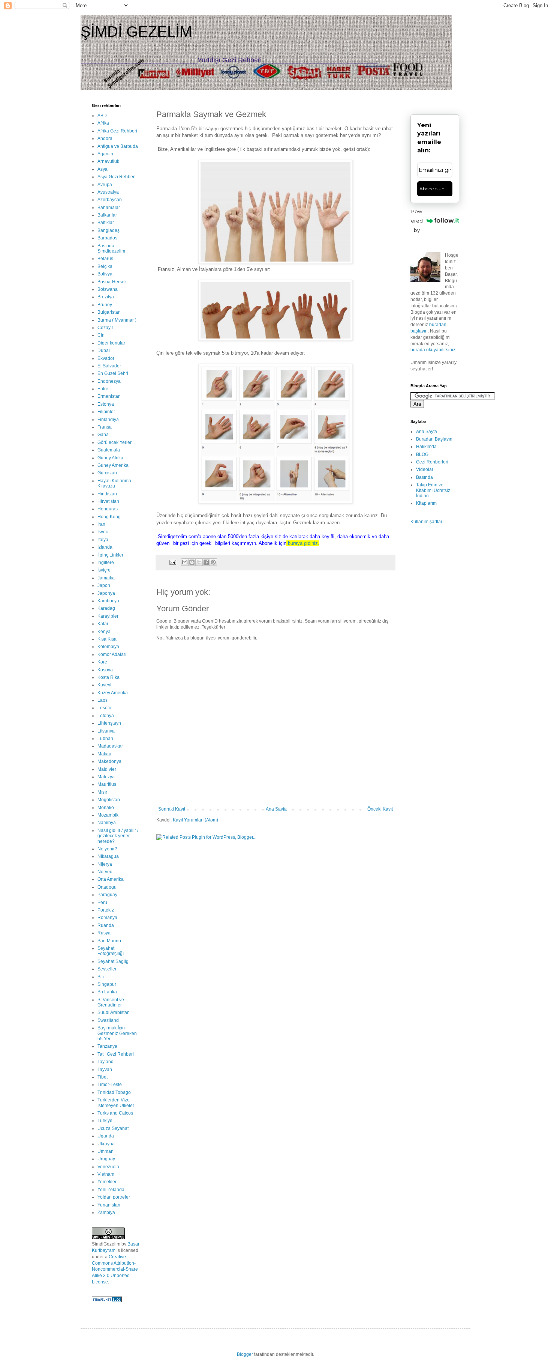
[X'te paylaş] (199, 562)
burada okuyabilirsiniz (432, 349)
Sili (100, 976)
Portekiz (105, 910)
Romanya (107, 917)
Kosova (105, 669)
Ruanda (105, 925)
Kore (102, 662)
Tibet (102, 1077)
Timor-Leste (109, 1084)
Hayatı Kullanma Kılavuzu (114, 483)
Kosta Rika (108, 677)
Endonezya (109, 381)
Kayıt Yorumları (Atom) (195, 820)
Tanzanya (107, 1046)
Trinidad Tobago (114, 1092)
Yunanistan (108, 1205)
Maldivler (106, 769)
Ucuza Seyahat (113, 1128)
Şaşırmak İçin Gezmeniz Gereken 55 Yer (117, 1033)
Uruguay (106, 1158)
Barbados (107, 238)
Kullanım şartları (426, 521)
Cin (101, 335)
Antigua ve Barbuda (117, 146)
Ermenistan (109, 396)
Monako (105, 807)
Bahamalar (108, 207)
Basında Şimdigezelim (111, 248)
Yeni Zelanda (110, 1189)
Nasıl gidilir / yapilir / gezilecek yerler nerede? (117, 836)
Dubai (103, 350)
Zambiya (106, 1212)
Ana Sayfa (276, 809)
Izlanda (104, 547)
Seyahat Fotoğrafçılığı (110, 951)
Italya (102, 539)
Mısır (102, 792)
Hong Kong (109, 516)
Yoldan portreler (113, 1197)
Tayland (105, 1061)
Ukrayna (106, 1143)
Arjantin (105, 153)
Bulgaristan (109, 312)
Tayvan (104, 1069)
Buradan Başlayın (434, 439)
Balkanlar (107, 215)
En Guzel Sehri (112, 373)
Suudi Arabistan (113, 1012)
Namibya (106, 822)
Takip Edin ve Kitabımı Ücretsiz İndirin (433, 490)
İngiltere (105, 562)
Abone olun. (432, 188)
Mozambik (107, 815)
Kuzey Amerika (112, 692)
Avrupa (104, 184)
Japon (103, 585)
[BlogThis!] (192, 562)
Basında (424, 477)
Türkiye (104, 1120)
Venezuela (108, 1166)
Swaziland (108, 1020)
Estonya (105, 404)
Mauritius (106, 784)
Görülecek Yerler (114, 442)
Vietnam (105, 1174)
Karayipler (107, 616)
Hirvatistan (108, 501)
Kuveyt (104, 685)
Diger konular (111, 343)
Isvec (102, 531)
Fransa (104, 427)
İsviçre (104, 570)
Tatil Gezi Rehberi (115, 1054)
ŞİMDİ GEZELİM (136, 31)
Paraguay (107, 894)
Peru (102, 902)
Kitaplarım (426, 503)
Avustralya (108, 192)
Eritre (102, 388)
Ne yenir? (107, 848)
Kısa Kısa (107, 639)
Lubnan (105, 738)
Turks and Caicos (115, 1113)
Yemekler (107, 1181)
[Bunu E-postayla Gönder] (185, 562)
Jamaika (106, 578)
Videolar (424, 469)
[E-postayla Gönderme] (172, 562)
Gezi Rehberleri (432, 462)
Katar (102, 623)
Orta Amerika (110, 879)
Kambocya (108, 600)
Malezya (106, 776)
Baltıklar (105, 222)
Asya (102, 169)
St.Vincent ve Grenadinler (110, 1002)
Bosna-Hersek (112, 281)
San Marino (109, 940)
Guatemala (108, 450)
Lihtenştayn (109, 723)
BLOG (422, 454)
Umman (105, 1151)
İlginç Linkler (110, 555)
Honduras (107, 508)
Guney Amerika (113, 465)
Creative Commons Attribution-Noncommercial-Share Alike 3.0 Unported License (115, 1269)
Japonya (106, 593)
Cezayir (105, 327)
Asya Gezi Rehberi (116, 176)
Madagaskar (110, 746)
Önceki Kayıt (380, 809)
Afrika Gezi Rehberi (117, 131)
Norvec (104, 871)
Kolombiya (108, 646)
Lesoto (104, 707)
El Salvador (109, 366)
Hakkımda (426, 446)
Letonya (105, 715)
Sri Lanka (107, 991)
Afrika (103, 123)
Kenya (104, 631)
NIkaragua (108, 856)
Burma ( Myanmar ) (116, 320)
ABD (102, 115)
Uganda (105, 1136)
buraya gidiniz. (303, 543)
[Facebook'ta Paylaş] (206, 562)
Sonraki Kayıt (171, 809)
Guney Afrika (110, 457)
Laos (102, 700)
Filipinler (106, 411)
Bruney (104, 304)
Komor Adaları (111, 654)
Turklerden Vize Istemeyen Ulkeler (115, 1102)
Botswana (107, 289)
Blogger (245, 1354)
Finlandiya (108, 419)
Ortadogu (107, 887)
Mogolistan (108, 799)
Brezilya (105, 296)
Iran (101, 524)
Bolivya (104, 274)
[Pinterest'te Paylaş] (213, 562)
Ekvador (105, 358)
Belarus (105, 258)
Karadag (106, 608)
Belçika (104, 266)
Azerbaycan (109, 199)
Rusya (104, 933)
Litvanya (106, 731)
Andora (104, 138)
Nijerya (104, 864)
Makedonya (109, 761)
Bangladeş (108, 230)
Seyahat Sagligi (113, 961)
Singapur (106, 984)
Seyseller (107, 969)
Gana (103, 434)
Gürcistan (107, 472)
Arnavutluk (108, 161)
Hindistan (107, 493)
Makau (104, 754)
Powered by (417, 220)
